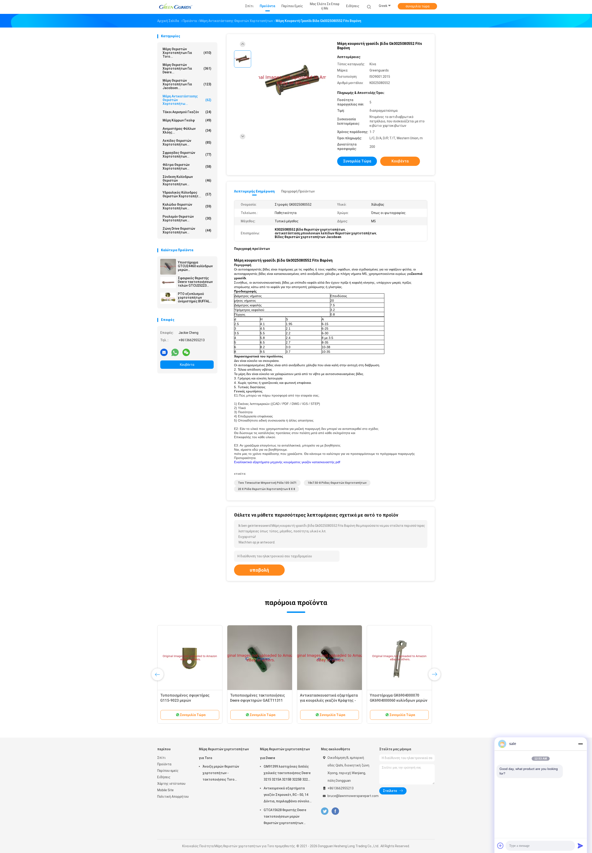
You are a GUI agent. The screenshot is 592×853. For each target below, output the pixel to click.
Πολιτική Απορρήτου (173, 796)
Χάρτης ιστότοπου (171, 783)
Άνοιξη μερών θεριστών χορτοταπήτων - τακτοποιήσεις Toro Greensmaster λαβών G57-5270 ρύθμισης (223, 774)
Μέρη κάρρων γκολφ (187, 120)
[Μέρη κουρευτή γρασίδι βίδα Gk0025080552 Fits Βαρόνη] (292, 80)
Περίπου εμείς (168, 770)
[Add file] (500, 846)
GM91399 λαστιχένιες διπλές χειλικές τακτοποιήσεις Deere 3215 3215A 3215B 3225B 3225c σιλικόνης (287, 774)
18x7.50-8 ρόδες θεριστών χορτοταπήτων (337, 482)
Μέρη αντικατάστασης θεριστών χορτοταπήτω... (187, 99)
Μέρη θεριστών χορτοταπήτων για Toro (224, 753)
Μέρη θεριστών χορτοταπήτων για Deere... (187, 68)
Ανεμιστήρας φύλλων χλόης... (187, 130)
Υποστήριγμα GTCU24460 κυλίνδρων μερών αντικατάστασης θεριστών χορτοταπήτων (195, 266)
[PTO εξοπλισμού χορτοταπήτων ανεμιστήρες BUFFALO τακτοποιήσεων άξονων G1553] (168, 298)
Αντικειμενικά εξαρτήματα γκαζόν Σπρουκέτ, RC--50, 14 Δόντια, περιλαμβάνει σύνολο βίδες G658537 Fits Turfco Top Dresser (287, 795)
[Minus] (580, 744)
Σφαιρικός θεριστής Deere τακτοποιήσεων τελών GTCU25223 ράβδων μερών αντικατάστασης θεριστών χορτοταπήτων (195, 281)
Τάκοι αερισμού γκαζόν (187, 112)
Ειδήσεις (163, 777)
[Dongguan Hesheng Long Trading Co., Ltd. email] (164, 352)
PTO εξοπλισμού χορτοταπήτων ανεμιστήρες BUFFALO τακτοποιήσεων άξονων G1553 (195, 297)
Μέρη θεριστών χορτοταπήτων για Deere (285, 753)
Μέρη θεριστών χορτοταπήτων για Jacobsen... (187, 84)
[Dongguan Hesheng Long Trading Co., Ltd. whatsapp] (175, 352)
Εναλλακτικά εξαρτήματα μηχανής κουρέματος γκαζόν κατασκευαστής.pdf (287, 462)
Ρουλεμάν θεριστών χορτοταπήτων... (187, 218)
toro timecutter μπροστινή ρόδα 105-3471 (267, 482)
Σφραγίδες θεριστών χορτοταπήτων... (187, 154)
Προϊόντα (164, 764)
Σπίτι (161, 758)
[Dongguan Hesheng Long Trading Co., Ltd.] (175, 6)
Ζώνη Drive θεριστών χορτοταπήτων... (187, 230)
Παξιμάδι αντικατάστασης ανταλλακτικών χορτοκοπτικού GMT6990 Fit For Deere (257, 700)
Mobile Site (165, 790)
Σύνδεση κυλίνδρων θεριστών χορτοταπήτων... (187, 180)
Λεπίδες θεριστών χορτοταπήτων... (187, 142)
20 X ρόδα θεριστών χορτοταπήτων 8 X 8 (266, 489)
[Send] (580, 846)
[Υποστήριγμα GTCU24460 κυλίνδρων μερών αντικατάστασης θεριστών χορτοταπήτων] (168, 267)
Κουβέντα (187, 364)
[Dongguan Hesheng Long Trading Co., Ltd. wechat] (186, 352)
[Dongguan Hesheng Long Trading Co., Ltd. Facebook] (335, 811)
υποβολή (259, 570)
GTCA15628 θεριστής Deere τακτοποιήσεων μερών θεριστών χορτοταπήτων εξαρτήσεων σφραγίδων (285, 817)
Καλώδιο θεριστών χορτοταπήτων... (187, 206)
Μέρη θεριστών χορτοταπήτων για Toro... (187, 52)
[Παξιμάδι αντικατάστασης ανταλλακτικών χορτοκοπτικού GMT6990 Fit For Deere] (259, 657)
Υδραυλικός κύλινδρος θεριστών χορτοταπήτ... (187, 194)
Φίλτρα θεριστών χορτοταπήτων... (187, 166)
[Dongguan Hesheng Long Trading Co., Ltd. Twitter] (324, 811)
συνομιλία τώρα (417, 6)
